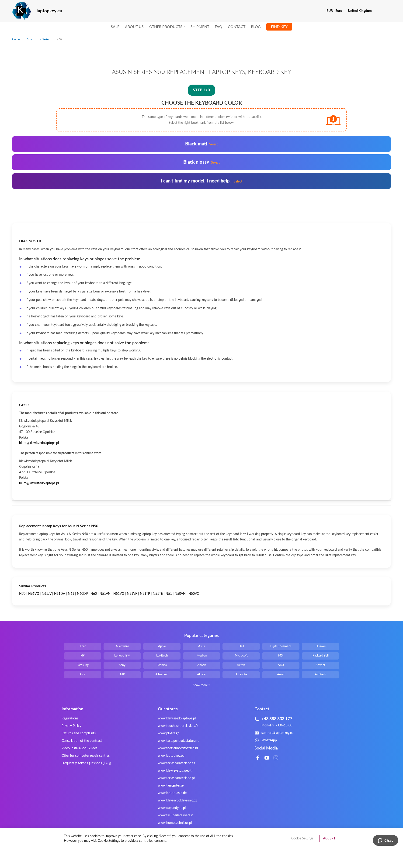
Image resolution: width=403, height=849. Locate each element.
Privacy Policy (71, 726)
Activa (241, 665)
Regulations (70, 718)
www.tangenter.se (171, 785)
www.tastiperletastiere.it (175, 815)
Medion (202, 655)
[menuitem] (115, 27)
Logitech (162, 655)
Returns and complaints (79, 733)
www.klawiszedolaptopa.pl (177, 718)
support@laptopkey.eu (277, 733)
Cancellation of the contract (82, 740)
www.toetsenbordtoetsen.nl (178, 748)
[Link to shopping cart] (378, 10)
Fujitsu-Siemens (281, 646)
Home (16, 39)
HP (82, 655)
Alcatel (201, 674)
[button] (336, 11)
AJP (122, 674)
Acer (83, 646)
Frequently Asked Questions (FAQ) (86, 763)
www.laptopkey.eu (171, 755)
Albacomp (161, 674)
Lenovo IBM (122, 655)
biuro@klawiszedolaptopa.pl (39, 443)
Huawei (321, 646)
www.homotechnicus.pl (175, 823)
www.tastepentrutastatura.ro (178, 740)
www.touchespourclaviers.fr (178, 726)
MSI (281, 655)
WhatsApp (269, 740)
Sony (122, 665)
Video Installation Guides (79, 748)
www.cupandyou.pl (172, 808)
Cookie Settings (302, 838)
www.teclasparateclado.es (176, 763)
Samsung (83, 665)
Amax (281, 674)
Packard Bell (321, 655)
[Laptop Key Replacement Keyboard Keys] (21, 11)
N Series (44, 39)
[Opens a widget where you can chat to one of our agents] (385, 841)
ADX (281, 665)
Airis (83, 674)
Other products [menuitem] (165, 27)
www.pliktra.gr (168, 733)
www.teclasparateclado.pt (176, 778)
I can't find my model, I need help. (201, 181)
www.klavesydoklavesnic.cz (177, 800)
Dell (241, 646)
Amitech (320, 674)
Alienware (122, 646)
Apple (162, 646)
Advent (320, 665)
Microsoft (241, 655)
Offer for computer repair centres (86, 755)
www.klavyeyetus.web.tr (175, 770)
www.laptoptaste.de (172, 793)
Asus (30, 39)
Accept (329, 838)
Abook (201, 665)
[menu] (201, 27)
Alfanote (241, 674)
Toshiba (162, 665)
